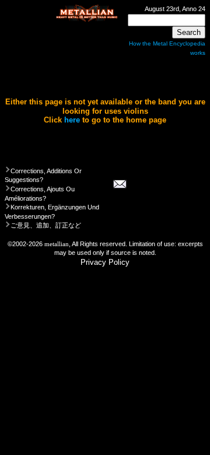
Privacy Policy (105, 262)
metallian (56, 243)
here (72, 120)
